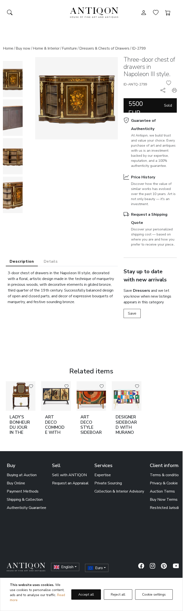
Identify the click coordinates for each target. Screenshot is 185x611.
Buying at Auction (22, 475)
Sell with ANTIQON (69, 475)
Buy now (23, 48)
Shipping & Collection (25, 499)
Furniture (69, 48)
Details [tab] (51, 261)
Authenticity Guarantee (26, 507)
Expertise (102, 475)
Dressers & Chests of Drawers (104, 48)
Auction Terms (162, 491)
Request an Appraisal (70, 483)
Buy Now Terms (164, 499)
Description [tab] (22, 261)
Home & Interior (46, 48)
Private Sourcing (108, 483)
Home (8, 48)
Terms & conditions (166, 475)
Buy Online (16, 483)
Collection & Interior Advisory (119, 491)
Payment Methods (23, 491)
